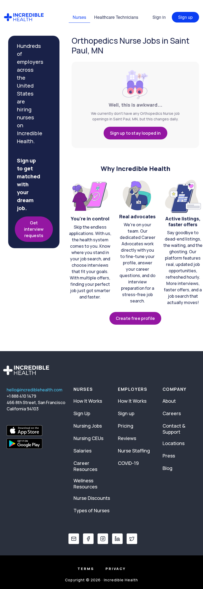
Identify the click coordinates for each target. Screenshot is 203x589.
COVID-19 (128, 463)
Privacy (115, 568)
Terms (85, 568)
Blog (167, 468)
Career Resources (85, 466)
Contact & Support (174, 429)
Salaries (82, 450)
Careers (172, 413)
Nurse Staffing (134, 450)
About (169, 401)
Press (169, 455)
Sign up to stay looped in (135, 133)
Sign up (185, 17)
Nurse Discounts (91, 498)
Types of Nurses (91, 510)
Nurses (79, 17)
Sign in (159, 17)
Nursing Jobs (87, 426)
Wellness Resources (85, 483)
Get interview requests (34, 229)
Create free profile (135, 318)
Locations (173, 443)
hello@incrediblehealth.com (34, 390)
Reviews (127, 438)
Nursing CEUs (88, 438)
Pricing (125, 426)
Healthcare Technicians (116, 17)
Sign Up (81, 413)
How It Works (87, 401)
